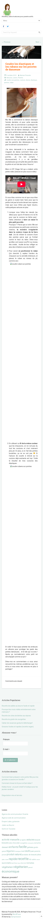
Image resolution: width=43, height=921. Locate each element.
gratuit (4, 851)
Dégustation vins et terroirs (12, 795)
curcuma (37, 843)
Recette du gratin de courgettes (14, 719)
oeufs (27, 851)
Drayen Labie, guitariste (10, 821)
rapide (13, 859)
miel (22, 851)
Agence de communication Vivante (15, 814)
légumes (10, 851)
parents (37, 851)
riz (30, 859)
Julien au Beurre (8, 825)
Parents (20, 78)
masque (18, 851)
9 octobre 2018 (11, 75)
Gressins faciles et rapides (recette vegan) (18, 727)
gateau (30, 847)
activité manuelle (10, 839)
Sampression (16, 917)
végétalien (7, 867)
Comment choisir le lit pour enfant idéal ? (17, 783)
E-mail (6, 749)
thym (19, 863)
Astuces (9, 78)
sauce (38, 859)
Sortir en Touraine (8, 829)
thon (15, 863)
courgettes (23, 843)
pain (32, 851)
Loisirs (15, 78)
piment (4, 855)
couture (22, 80)
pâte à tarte (5, 859)
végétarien (20, 867)
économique (10, 871)
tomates (30, 863)
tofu (24, 863)
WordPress (17, 914)
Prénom (6, 739)
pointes (6, 82)
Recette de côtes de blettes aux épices (16, 716)
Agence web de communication (14, 818)
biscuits (5, 843)
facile (23, 847)
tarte (9, 863)
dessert (5, 847)
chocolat (16, 843)
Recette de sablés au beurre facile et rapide (18, 706)
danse (28, 80)
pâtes (39, 855)
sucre (4, 863)
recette (23, 859)
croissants (31, 843)
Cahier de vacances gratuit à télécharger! (17, 723)
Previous (6, 42)
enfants (13, 847)
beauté (37, 840)
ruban (11, 82)
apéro (24, 840)
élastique (34, 80)
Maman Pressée (25, 75)
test (12, 863)
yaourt (30, 867)
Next (38, 42)
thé (22, 863)
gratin (36, 847)
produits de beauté (29, 855)
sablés (34, 859)
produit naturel (14, 854)
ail (20, 840)
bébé (10, 843)
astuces (30, 839)
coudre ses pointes (12, 80)
